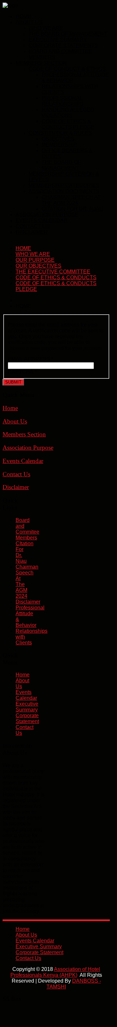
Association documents (64, 191)
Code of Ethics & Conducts (56, 277)
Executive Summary (58, 39)
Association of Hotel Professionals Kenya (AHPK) (55, 972)
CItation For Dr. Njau (72, 209)
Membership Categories (64, 185)
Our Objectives (38, 266)
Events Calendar (42, 220)
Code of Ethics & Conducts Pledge (68, 124)
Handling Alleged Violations (68, 112)
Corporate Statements (63, 45)
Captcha (22, 372)
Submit (13, 382)
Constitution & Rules (60, 133)
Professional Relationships (63, 101)
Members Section (41, 63)
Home (23, 16)
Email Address (30, 359)
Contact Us (33, 226)
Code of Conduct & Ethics (67, 69)
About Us (29, 22)
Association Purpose (47, 214)
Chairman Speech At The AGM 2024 (71, 200)
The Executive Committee (53, 271)
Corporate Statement (27, 718)
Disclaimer (32, 232)
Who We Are (46, 28)
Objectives (58, 139)
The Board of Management (68, 34)
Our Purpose (35, 260)
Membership (59, 144)
